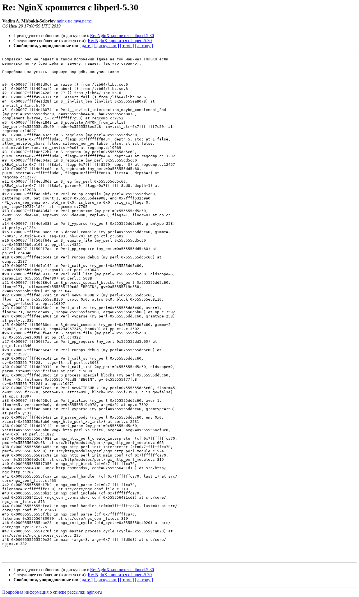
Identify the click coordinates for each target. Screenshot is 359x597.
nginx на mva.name (74, 21)
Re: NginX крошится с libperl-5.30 (122, 35)
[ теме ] (127, 45)
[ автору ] (144, 45)
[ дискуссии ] (106, 45)
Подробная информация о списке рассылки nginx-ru (52, 592)
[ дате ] (86, 45)
